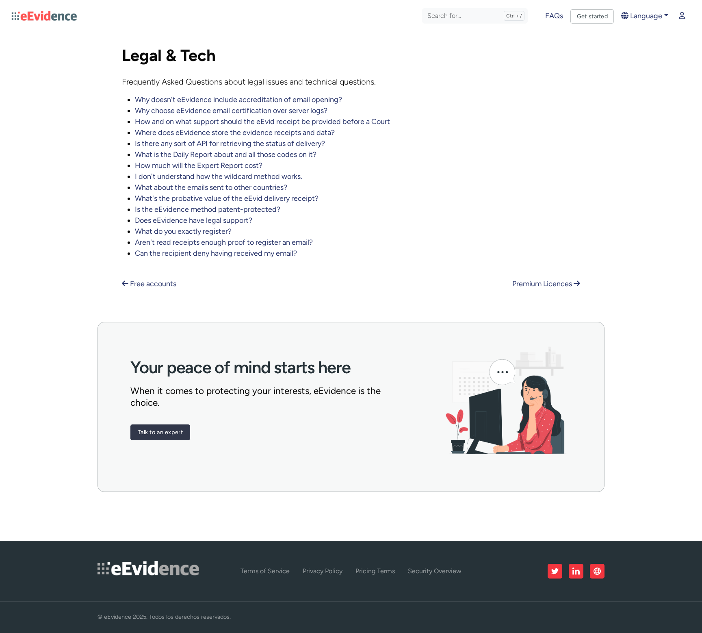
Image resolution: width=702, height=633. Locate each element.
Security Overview (435, 571)
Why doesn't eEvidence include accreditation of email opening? (238, 99)
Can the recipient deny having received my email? (216, 253)
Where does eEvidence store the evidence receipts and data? (235, 132)
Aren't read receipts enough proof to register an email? (224, 242)
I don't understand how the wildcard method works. (218, 176)
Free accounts (152, 283)
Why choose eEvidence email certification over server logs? (231, 110)
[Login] (682, 16)
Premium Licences (543, 283)
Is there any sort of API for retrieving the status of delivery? (230, 143)
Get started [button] (592, 16)
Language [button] (645, 15)
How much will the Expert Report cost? (198, 165)
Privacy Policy (322, 571)
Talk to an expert (160, 432)
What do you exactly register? (183, 231)
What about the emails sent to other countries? (211, 187)
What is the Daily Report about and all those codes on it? (225, 154)
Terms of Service (265, 571)
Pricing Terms (375, 571)
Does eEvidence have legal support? (193, 220)
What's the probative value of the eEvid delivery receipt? (226, 198)
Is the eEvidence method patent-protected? (207, 209)
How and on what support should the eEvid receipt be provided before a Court (262, 121)
